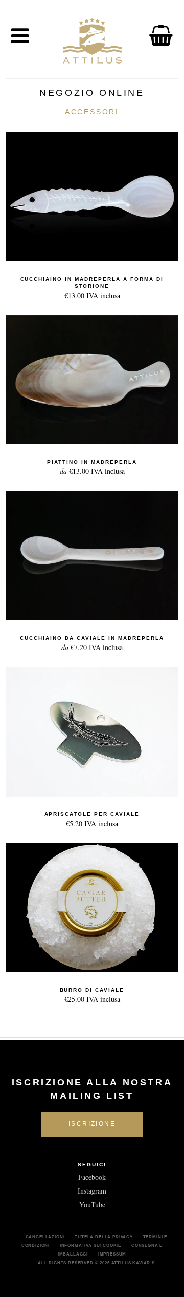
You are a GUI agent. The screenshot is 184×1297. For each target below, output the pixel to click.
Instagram (92, 1191)
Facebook (92, 1177)
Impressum (112, 1254)
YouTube (92, 1204)
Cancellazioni (45, 1236)
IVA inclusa (92, 288)
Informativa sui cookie (90, 1245)
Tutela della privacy (104, 1236)
